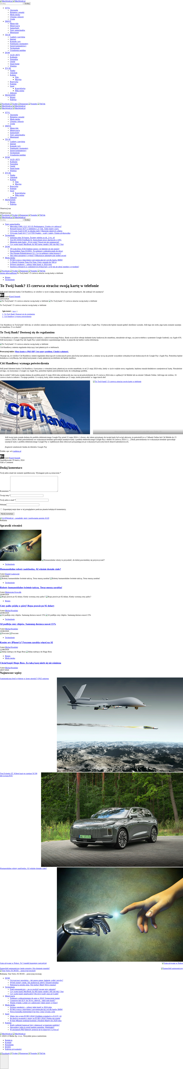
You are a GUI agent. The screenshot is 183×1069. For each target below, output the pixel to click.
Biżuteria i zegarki (17, 12)
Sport (12, 86)
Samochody (14, 28)
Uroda (12, 19)
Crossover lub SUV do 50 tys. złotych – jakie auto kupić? (32, 1000)
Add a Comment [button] (6, 462)
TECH (7, 35)
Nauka (12, 70)
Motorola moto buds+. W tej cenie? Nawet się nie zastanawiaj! (34, 242)
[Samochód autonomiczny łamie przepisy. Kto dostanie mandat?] (172, 968)
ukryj (14, 311)
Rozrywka (14, 82)
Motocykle (14, 23)
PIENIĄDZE (10, 95)
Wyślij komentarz (7, 514)
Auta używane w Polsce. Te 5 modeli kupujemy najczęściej (23, 963)
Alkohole (13, 73)
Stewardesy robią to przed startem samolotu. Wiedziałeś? (32, 1027)
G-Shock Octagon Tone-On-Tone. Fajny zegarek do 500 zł (33, 262)
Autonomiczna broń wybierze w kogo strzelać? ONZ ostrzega (24, 679)
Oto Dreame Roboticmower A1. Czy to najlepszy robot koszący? (35, 253)
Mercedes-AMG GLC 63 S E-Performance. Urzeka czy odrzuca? (35, 226)
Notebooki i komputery (19, 44)
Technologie (15, 48)
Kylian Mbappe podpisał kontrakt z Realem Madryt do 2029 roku (35, 1021)
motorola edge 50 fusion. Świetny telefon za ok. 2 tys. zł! (32, 238)
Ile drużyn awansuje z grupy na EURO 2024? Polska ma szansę (35, 1018)
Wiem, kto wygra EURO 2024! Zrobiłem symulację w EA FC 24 (35, 1016)
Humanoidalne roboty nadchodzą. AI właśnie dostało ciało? (23, 868)
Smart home (14, 64)
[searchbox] (11, 3)
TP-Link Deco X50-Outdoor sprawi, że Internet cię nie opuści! (34, 249)
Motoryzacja (15, 26)
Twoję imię (5, 495)
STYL (7, 8)
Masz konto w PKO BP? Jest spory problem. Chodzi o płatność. (42, 351)
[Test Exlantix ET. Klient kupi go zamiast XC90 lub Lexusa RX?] (112, 819)
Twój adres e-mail (8, 500)
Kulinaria (13, 57)
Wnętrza (13, 66)
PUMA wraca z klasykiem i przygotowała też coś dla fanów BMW (36, 260)
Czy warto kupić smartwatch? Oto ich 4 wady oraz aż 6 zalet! (34, 994)
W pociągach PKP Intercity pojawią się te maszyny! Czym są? (34, 1029)
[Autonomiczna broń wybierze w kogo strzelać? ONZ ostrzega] (120, 725)
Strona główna (5, 273)
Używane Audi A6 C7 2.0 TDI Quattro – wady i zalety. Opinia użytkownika (40, 233)
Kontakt (8, 1042)
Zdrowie (13, 93)
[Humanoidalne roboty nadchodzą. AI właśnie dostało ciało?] (120, 914)
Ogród (12, 62)
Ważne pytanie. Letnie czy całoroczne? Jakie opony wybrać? (34, 1003)
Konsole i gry (15, 41)
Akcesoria (14, 10)
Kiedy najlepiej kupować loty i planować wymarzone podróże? (35, 1025)
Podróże (13, 84)
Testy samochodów (17, 30)
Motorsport (14, 32)
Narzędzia (14, 59)
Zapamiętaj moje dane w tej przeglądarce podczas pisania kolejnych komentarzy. (34, 509)
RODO (8, 1047)
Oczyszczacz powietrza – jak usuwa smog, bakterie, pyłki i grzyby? (36, 980)
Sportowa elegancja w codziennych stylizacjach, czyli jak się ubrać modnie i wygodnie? (44, 267)
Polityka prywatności (13, 1049)
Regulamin (9, 1045)
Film (17, 77)
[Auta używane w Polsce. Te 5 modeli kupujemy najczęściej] (172, 963)
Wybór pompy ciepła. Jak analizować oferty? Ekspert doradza (34, 983)
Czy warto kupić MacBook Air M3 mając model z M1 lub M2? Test (36, 244)
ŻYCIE (8, 68)
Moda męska (15, 15)
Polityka (13, 100)
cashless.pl (17, 451)
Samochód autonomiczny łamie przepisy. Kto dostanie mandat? (25, 968)
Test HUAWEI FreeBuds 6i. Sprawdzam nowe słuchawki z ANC (36, 240)
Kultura (13, 75)
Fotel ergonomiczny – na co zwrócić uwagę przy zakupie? (33, 989)
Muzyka (18, 79)
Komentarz (5, 491)
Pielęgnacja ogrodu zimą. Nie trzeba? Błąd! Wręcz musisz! (33, 985)
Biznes (12, 97)
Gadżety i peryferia (17, 37)
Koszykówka (20, 88)
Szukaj (27, 3)
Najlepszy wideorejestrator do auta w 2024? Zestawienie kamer (35, 998)
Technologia (10, 987)
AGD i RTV (15, 55)
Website (3, 505)
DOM (7, 53)
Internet (13, 39)
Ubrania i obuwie (17, 17)
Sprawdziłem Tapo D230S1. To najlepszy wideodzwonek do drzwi (36, 251)
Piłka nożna (19, 91)
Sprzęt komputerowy (18, 46)
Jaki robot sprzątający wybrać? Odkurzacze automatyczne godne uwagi (38, 255)
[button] (4, 1062)
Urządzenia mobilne (18, 50)
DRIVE (8, 21)
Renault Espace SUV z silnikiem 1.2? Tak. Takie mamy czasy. (34, 229)
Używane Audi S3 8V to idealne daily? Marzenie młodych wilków (36, 231)
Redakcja (8, 1040)
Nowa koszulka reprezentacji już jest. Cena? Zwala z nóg (32, 1012)
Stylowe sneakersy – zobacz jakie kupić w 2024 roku (31, 264)
